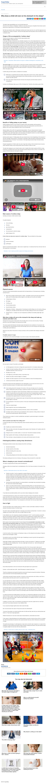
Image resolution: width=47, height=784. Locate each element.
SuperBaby (5, 2)
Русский (3, 9)
